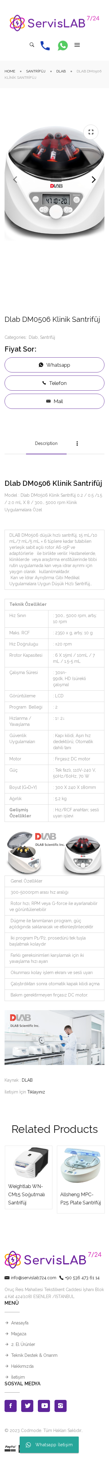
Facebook (11, 1406)
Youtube (44, 1406)
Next (93, 179)
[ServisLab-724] (55, 23)
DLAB (27, 1080)
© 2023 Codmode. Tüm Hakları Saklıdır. (43, 1430)
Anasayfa (19, 1322)
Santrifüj (35, 71)
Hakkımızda (22, 1366)
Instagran (60, 1406)
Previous (15, 179)
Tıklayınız (36, 1092)
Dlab (61, 71)
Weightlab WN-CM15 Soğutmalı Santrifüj (26, 1194)
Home (10, 71)
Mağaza (18, 1333)
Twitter (27, 1406)
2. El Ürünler (23, 1344)
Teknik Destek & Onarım (34, 1355)
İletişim (18, 1377)
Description (46, 443)
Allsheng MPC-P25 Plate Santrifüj (80, 1199)
